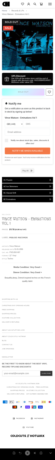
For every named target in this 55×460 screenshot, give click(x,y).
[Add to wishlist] (49, 92)
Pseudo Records (18, 238)
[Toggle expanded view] (50, 453)
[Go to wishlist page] (22, 4)
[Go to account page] (28, 4)
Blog (4, 340)
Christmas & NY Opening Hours (16, 305)
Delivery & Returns (10, 322)
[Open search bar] (34, 4)
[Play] (27, 453)
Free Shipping (8, 309)
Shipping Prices (9, 313)
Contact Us (7, 344)
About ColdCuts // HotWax (14, 336)
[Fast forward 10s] (41, 453)
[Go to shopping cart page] (41, 4)
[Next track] (35, 453)
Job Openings (8, 349)
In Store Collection (11, 318)
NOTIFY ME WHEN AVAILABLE (27, 151)
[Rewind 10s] (14, 453)
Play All (26, 171)
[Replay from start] (20, 453)
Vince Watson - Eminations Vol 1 (15, 14)
